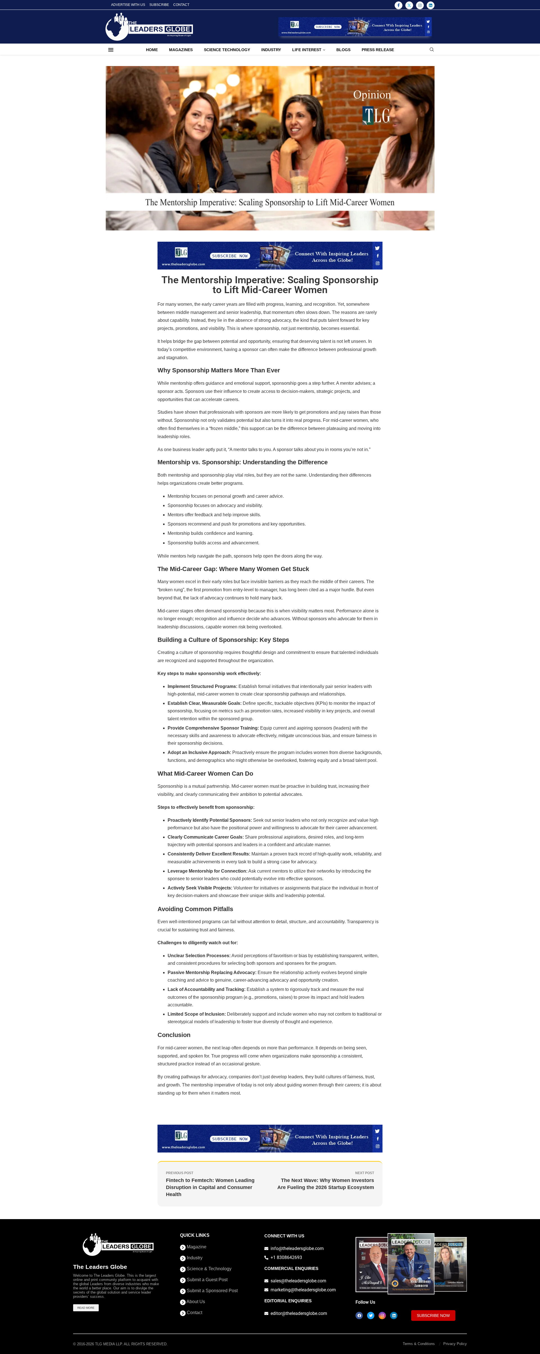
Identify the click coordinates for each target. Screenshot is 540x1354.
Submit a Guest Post (207, 1280)
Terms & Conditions (419, 1344)
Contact (181, 5)
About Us (195, 1301)
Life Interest (306, 49)
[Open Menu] (110, 49)
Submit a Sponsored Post (212, 1291)
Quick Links (195, 1235)
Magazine (196, 1247)
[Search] (432, 49)
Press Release (378, 49)
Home (152, 49)
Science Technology (227, 49)
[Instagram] (420, 5)
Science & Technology (208, 1269)
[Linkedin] (431, 5)
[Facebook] (398, 5)
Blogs (343, 49)
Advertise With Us (128, 5)
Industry (271, 49)
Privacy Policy (455, 1344)
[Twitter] (409, 5)
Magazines (181, 49)
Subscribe (159, 5)
